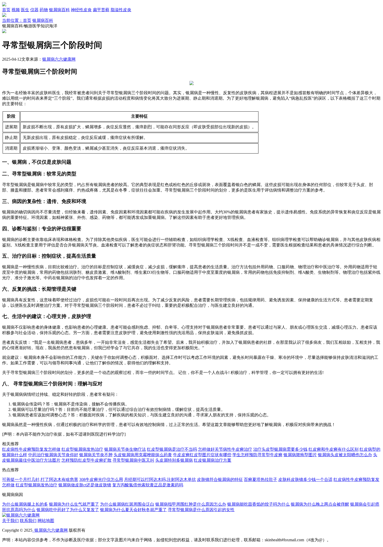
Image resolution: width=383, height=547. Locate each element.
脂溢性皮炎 (120, 10)
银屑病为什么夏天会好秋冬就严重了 (133, 509)
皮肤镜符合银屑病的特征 (220, 479)
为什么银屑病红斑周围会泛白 (127, 504)
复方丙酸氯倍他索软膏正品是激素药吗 (147, 485)
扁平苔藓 (101, 10)
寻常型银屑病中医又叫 (133, 460)
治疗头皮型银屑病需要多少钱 (280, 449)
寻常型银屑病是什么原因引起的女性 (201, 509)
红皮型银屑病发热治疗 (82, 449)
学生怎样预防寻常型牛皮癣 (257, 455)
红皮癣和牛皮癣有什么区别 (333, 449)
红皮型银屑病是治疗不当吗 (172, 449)
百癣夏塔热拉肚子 (260, 479)
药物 (44, 10)
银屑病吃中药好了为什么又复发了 (67, 509)
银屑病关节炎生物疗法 (125, 449)
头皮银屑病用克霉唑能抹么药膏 (143, 455)
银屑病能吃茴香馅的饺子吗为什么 (258, 504)
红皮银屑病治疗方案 (212, 460)
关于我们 (10, 520)
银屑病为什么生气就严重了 (74, 504)
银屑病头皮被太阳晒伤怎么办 (345, 455)
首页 (6, 10)
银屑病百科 (59, 10)
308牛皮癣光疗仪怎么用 (101, 479)
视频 (15, 10)
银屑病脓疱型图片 (300, 455)
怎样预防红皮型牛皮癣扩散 (86, 460)
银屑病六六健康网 (59, 59)
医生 (25, 10)
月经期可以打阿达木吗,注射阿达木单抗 (160, 479)
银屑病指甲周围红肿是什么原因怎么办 (190, 504)
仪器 (34, 10)
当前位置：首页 (16, 20)
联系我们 (28, 520)
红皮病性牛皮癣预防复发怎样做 (31, 449)
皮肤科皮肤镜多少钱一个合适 (305, 479)
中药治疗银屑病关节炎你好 (53, 455)
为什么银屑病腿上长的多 (25, 504)
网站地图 (46, 520)
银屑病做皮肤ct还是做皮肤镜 (84, 485)
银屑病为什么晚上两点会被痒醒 (320, 504)
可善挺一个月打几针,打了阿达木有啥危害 (40, 479)
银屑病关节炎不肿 (96, 455)
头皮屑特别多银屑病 (174, 460)
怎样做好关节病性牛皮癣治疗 (225, 449)
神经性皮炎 (81, 10)
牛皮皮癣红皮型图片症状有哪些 (202, 455)
